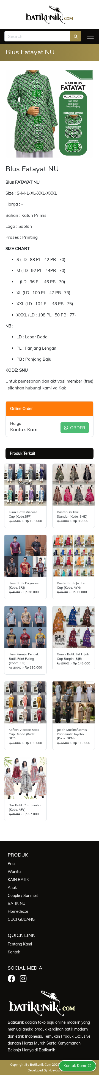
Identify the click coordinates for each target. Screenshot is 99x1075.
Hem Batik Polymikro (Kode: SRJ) (24, 585)
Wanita (14, 871)
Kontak (14, 952)
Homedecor (18, 911)
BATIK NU (16, 903)
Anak (12, 887)
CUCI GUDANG (21, 919)
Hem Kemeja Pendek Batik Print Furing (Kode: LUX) (24, 658)
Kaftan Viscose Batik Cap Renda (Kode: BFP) (24, 734)
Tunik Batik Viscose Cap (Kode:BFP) (23, 514)
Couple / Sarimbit (23, 895)
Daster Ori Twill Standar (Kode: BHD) (72, 514)
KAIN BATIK (18, 879)
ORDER (77, 427)
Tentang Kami (20, 944)
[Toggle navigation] (90, 36)
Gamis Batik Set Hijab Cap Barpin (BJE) (73, 656)
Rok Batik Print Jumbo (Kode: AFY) (24, 807)
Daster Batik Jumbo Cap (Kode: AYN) (71, 585)
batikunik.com (40, 1064)
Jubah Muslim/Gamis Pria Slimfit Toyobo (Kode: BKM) (72, 734)
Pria (11, 863)
